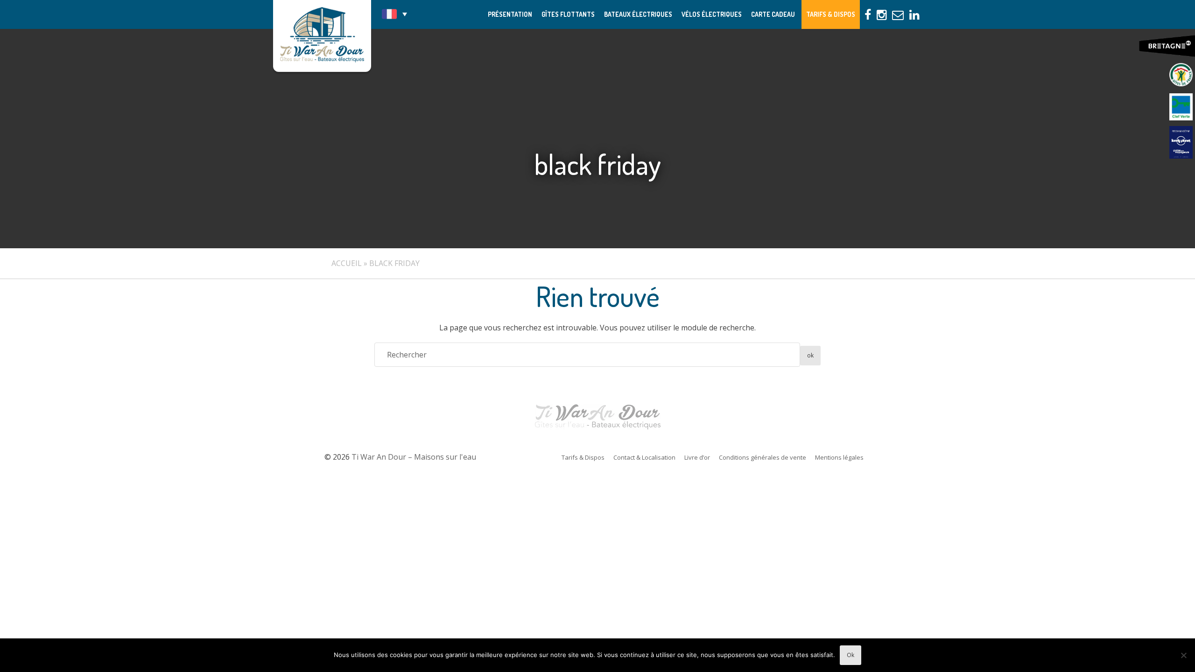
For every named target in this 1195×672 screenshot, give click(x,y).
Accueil (346, 263)
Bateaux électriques (638, 14)
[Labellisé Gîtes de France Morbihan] (1181, 74)
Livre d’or (697, 457)
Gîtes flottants (568, 14)
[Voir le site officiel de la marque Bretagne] (1167, 46)
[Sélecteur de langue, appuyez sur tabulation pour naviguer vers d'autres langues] (394, 14)
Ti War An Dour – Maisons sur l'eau (322, 36)
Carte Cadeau (773, 14)
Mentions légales (839, 457)
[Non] (1183, 655)
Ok (850, 655)
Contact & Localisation (644, 457)
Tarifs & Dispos (830, 14)
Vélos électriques (712, 14)
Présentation (510, 14)
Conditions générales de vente (762, 457)
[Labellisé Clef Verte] (1181, 107)
